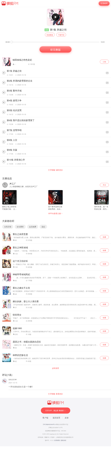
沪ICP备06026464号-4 (49, 424)
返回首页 (56, 418)
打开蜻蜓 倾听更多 (55, 170)
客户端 (45, 418)
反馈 (66, 418)
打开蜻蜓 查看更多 (55, 394)
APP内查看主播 (54, 213)
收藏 (104, 237)
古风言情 (7, 226)
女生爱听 (20, 226)
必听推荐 (55, 368)
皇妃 (43, 226)
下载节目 (61, 35)
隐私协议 (63, 440)
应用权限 (57, 440)
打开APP (104, 3)
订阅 (104, 61)
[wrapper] (55, 226)
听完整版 (55, 49)
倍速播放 (50, 35)
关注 (104, 185)
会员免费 (32, 226)
